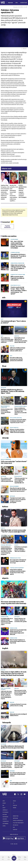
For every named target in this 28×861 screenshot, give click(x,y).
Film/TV (3, 528)
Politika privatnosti (18, 822)
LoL (2, 599)
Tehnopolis (6, 821)
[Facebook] (15, 794)
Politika (12, 345)
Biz (3, 805)
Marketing (15, 816)
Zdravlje (5, 810)
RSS (14, 827)
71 (7, 239)
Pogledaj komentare (7, 226)
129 (7, 263)
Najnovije (10, 2)
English (3, 669)
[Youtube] (24, 794)
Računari (12, 770)
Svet (2, 319)
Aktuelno (3, 387)
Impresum (15, 818)
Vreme (14, 807)
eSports (5, 819)
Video (14, 801)
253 (7, 285)
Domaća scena (4, 616)
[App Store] (19, 838)
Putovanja (5, 812)
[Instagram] (21, 794)
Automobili (5, 823)
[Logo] (3, 2)
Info (4, 801)
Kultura (5, 814)
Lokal (4, 825)
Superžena (5, 816)
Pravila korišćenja (18, 820)
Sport (4, 803)
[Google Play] (8, 838)
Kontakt (15, 829)
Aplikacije (15, 825)
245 (7, 252)
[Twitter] (18, 794)
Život (4, 807)
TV (13, 803)
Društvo (16, 336)
